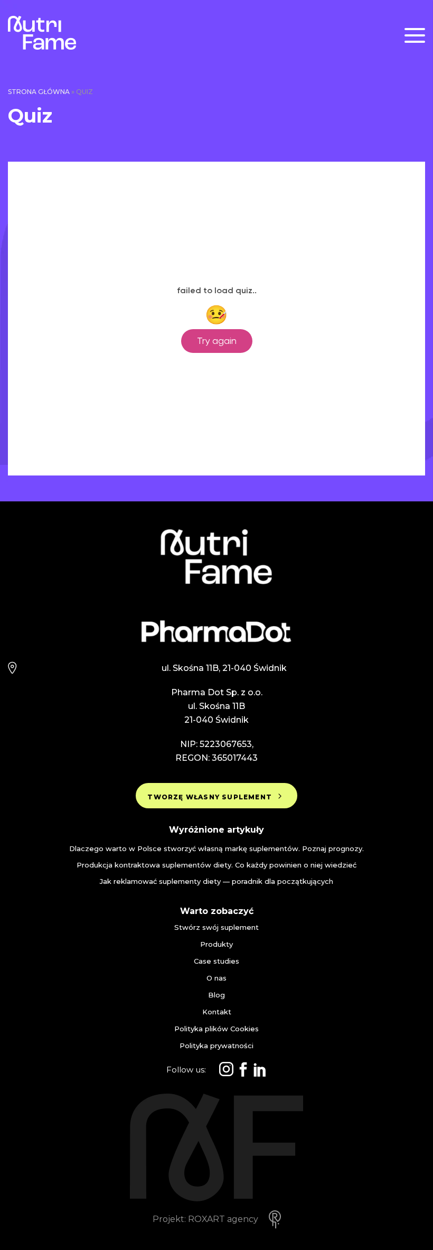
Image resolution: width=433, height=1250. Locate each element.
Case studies (216, 961)
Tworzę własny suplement (210, 797)
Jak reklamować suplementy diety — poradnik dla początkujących (216, 881)
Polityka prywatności (216, 1046)
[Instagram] (226, 1070)
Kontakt (216, 1012)
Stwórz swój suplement (216, 927)
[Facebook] (243, 1069)
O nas (216, 978)
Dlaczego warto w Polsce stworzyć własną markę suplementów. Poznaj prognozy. (216, 848)
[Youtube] (260, 1069)
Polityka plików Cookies (216, 1029)
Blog (216, 995)
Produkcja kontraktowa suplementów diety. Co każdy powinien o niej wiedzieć (216, 865)
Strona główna (39, 92)
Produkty (216, 944)
